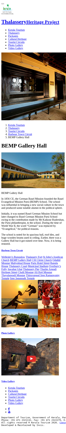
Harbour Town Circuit (20, 134)
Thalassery (30, 22)
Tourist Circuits (16, 42)
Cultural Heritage (17, 39)
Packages (13, 36)
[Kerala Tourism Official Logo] (7, 13)
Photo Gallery (15, 45)
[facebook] (9, 408)
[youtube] (9, 411)
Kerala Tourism (16, 29)
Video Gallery (15, 48)
